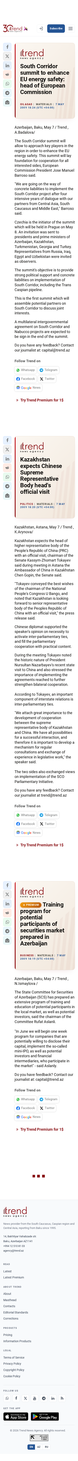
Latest (7, 1271)
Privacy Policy (12, 1363)
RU (46, 1446)
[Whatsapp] (7, 1398)
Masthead (9, 1300)
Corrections (10, 1318)
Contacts (9, 1306)
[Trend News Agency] (15, 1212)
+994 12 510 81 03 (14, 1246)
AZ (39, 1446)
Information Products (17, 1341)
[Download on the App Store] (15, 1416)
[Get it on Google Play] (45, 1416)
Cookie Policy (11, 1376)
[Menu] (70, 28)
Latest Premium (13, 1277)
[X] (25, 1398)
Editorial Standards (15, 1312)
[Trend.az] (15, 28)
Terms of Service (13, 1357)
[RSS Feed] (62, 1398)
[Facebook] (16, 1398)
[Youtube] (34, 1398)
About (7, 1293)
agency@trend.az (13, 1250)
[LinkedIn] (53, 1398)
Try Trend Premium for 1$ (41, 400)
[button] (7, 47)
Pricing (7, 1335)
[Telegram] (43, 1398)
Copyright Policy (13, 1370)
